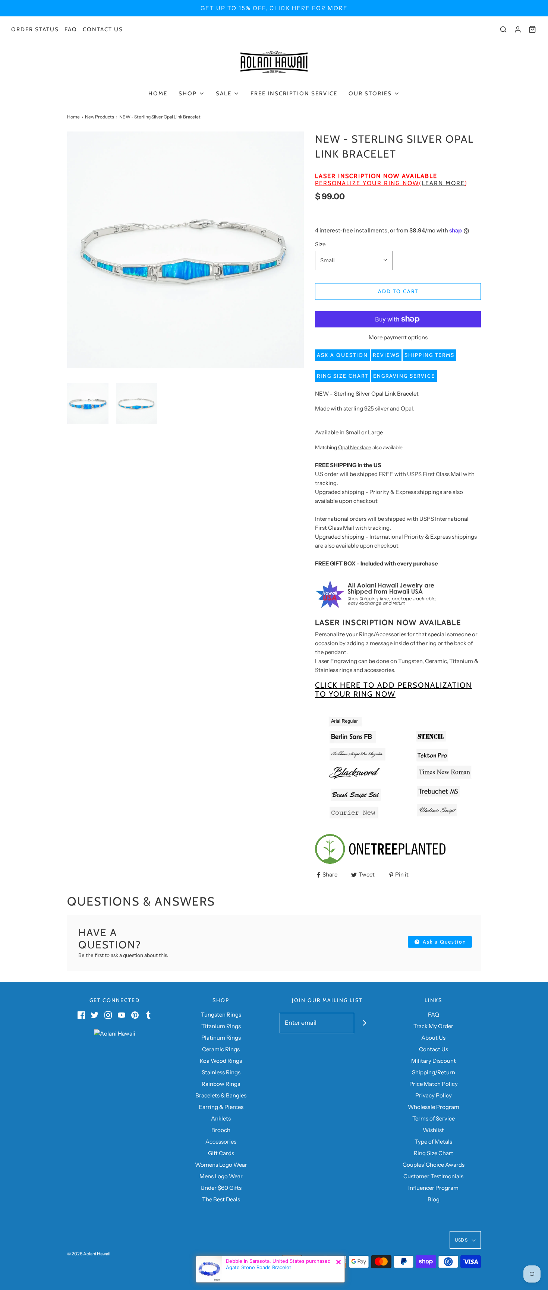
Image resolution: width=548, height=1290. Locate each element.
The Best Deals (221, 1199)
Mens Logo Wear (221, 1176)
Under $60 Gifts (221, 1187)
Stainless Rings (221, 1072)
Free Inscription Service (294, 93)
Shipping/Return (433, 1072)
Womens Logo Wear (221, 1164)
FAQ (70, 29)
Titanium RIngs (221, 1026)
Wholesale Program (433, 1106)
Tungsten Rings (221, 1014)
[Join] (364, 1023)
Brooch (220, 1130)
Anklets (221, 1118)
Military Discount (433, 1060)
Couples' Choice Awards (433, 1164)
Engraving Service (404, 376)
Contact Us (103, 29)
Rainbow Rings (221, 1083)
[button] (87, 403)
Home (157, 93)
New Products (99, 117)
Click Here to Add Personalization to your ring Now (393, 689)
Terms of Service (433, 1118)
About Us (433, 1037)
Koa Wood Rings (221, 1060)
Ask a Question (342, 355)
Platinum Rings (221, 1037)
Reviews (386, 355)
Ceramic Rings (221, 1049)
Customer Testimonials (433, 1176)
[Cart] (532, 29)
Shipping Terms (429, 355)
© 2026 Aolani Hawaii (88, 1253)
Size (320, 244)
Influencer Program (433, 1187)
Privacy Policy (433, 1095)
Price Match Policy (433, 1083)
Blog (434, 1199)
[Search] (503, 29)
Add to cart (398, 291)
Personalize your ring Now (367, 183)
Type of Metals (433, 1141)
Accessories (220, 1141)
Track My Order (433, 1026)
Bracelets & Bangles (220, 1095)
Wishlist (433, 1130)
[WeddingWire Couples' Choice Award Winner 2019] (114, 1033)
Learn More (443, 183)
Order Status (35, 29)
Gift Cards (221, 1153)
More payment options (398, 337)
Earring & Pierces (221, 1106)
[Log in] (517, 29)
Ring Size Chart (342, 376)
